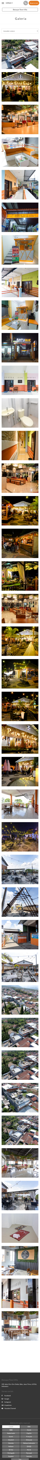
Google (6, 1399)
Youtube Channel (10, 1408)
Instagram (7, 1402)
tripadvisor (8, 1405)
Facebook (7, 1395)
